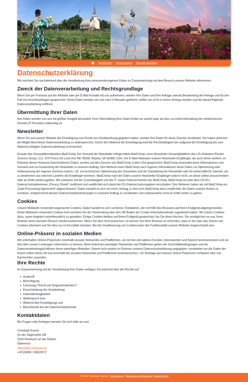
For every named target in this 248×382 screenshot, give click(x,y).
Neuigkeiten (105, 63)
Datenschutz (161, 376)
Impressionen (124, 63)
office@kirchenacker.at (31, 347)
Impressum (117, 376)
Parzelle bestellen (146, 63)
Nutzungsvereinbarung (139, 376)
